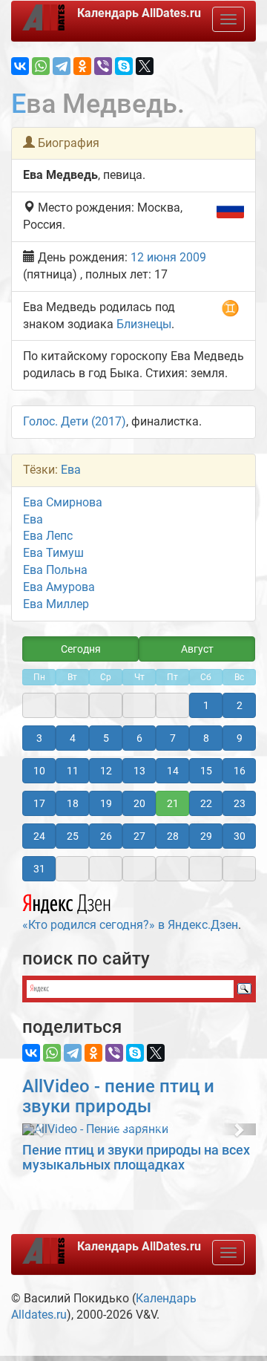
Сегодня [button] (81, 649)
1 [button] (206, 705)
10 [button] (39, 771)
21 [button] (173, 803)
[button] (39, 1129)
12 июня (154, 257)
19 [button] (106, 803)
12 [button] (106, 771)
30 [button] (239, 836)
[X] (145, 66)
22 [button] (206, 803)
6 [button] (139, 738)
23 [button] (239, 803)
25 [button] (73, 836)
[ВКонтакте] (20, 66)
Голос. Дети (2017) (74, 421)
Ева (71, 470)
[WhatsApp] (41, 66)
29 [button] (206, 836)
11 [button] (73, 771)
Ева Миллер (56, 604)
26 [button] (106, 836)
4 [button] (73, 738)
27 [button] (139, 836)
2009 (192, 257)
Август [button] (197, 649)
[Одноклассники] (82, 66)
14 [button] (173, 771)
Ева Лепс (48, 536)
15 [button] (206, 771)
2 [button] (240, 705)
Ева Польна (55, 570)
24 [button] (39, 836)
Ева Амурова (59, 587)
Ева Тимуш (53, 553)
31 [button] (39, 869)
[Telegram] (61, 66)
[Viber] (103, 66)
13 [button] (139, 771)
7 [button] (173, 738)
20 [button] (139, 803)
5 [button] (106, 738)
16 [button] (239, 771)
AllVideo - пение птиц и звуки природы (118, 1096)
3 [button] (39, 738)
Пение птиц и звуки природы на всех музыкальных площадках (136, 1157)
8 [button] (206, 738)
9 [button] (240, 738)
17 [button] (39, 803)
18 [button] (73, 803)
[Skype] (124, 66)
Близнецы (143, 324)
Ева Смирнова (62, 502)
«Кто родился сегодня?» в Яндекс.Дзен (130, 925)
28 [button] (173, 836)
